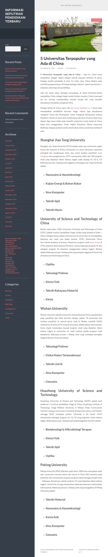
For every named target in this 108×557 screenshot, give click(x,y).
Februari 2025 (10, 186)
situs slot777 (9, 244)
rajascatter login (11, 240)
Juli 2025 (8, 163)
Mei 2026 (8, 141)
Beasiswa (8, 291)
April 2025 (9, 177)
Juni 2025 (8, 168)
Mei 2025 (8, 172)
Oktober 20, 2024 (47, 68)
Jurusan (8, 295)
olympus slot (9, 263)
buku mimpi (95, 242)
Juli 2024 (8, 217)
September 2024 (11, 208)
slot (6, 256)
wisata (7, 318)
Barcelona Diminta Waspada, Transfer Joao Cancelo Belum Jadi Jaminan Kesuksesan (16, 98)
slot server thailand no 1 (81, 108)
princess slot (9, 261)
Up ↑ (80, 552)
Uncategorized (10, 309)
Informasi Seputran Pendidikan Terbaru (15, 15)
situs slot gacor (10, 254)
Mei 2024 (8, 226)
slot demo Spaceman (12, 273)
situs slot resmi (10, 267)
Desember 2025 (10, 150)
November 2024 (11, 199)
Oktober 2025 (10, 159)
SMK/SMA (9, 304)
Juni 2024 (8, 222)
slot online (8, 257)
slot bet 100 (9, 250)
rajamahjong (9, 265)
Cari (7, 45)
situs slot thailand (11, 246)
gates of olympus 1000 (13, 238)
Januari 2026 (9, 145)
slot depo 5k (9, 242)
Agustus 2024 (10, 213)
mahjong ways (10, 271)
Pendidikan (9, 300)
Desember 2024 (10, 195)
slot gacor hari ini (11, 269)
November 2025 (11, 154)
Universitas (9, 313)
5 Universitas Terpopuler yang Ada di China (67, 61)
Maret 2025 (9, 181)
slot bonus (8, 259)
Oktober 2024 (10, 204)
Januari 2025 (9, 190)
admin (60, 68)
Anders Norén (93, 550)
